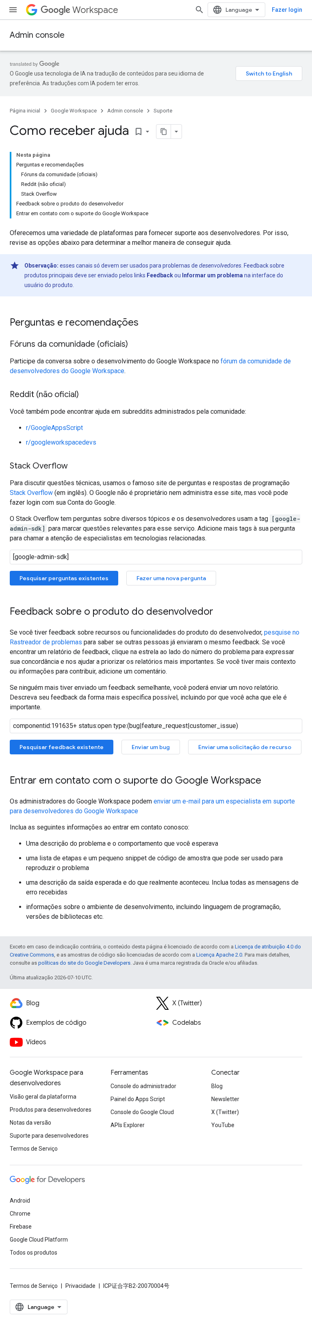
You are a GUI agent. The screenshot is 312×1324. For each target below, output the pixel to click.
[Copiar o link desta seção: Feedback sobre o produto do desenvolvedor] (221, 612)
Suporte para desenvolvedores (49, 1135)
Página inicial (25, 111)
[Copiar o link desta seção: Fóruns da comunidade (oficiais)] (136, 345)
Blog (217, 1086)
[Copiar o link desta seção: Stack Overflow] (76, 466)
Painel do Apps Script (137, 1099)
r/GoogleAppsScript (54, 428)
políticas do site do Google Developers (84, 963)
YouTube (222, 1125)
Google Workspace (74, 111)
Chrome (20, 1213)
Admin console (37, 35)
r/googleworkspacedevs (61, 442)
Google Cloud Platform (39, 1239)
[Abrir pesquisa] (199, 10)
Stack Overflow (31, 493)
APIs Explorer (127, 1125)
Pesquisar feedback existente (62, 747)
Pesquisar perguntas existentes (64, 578)
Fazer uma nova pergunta (171, 578)
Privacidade (80, 1286)
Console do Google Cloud (142, 1112)
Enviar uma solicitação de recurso (244, 747)
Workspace (95, 9)
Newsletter (225, 1099)
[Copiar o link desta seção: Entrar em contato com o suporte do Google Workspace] (269, 781)
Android (20, 1200)
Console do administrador (143, 1086)
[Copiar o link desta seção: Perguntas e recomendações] (147, 323)
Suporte (163, 111)
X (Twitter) (225, 1112)
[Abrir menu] (13, 9)
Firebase (21, 1226)
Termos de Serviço (34, 1148)
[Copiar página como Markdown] (163, 131)
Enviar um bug (151, 747)
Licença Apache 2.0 (219, 955)
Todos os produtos (33, 1252)
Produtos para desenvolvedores (50, 1109)
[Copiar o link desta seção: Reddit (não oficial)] (87, 395)
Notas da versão (30, 1122)
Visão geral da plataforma (43, 1096)
